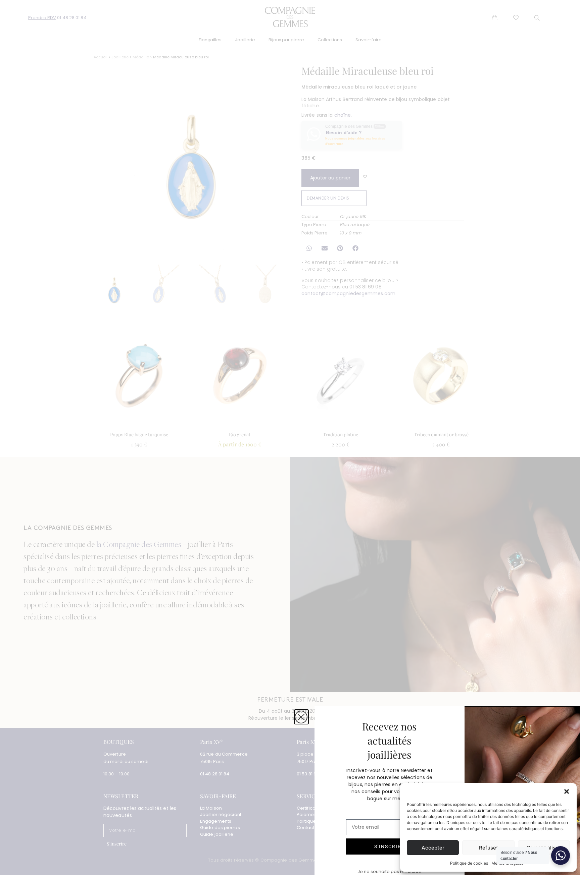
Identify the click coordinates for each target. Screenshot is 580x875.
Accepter (433, 847)
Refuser (488, 847)
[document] (290, 437)
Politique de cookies (469, 863)
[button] (566, 791)
